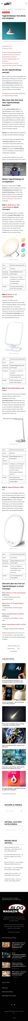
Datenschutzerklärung (7, 991)
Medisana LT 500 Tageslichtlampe (16, 592)
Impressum (5, 987)
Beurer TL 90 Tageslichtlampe (15, 603)
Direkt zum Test (7, 46)
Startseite (4, 9)
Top (14, 1017)
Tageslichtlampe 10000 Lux (14, 624)
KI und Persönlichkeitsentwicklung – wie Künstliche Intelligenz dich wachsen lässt (13, 856)
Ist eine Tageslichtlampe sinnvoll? (12, 52)
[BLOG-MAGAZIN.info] (7, 3)
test (18, 648)
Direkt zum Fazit (7, 48)
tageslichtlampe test (14, 645)
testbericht (13, 651)
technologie (11, 648)
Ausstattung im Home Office (13, 198)
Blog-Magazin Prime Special (9, 995)
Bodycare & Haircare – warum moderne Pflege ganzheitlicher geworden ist (19, 965)
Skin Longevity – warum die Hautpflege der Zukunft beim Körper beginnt (19, 973)
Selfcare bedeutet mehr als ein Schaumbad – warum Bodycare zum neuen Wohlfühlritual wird (13, 849)
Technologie (10, 9)
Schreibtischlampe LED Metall (15, 614)
